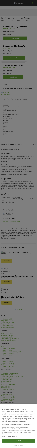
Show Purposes (18, 445)
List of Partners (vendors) (9, 436)
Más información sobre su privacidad (15, 421)
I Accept (18, 440)
